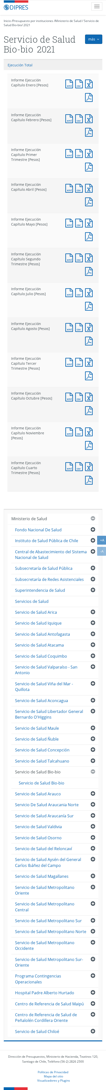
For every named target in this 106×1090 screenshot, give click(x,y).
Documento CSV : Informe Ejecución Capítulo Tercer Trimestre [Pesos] (80, 361)
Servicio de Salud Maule (37, 728)
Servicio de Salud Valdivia (38, 826)
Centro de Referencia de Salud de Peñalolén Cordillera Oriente (46, 1017)
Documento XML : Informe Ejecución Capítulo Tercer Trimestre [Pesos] (70, 361)
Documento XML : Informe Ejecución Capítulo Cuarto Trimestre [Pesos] (70, 466)
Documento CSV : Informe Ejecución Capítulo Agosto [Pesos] (80, 326)
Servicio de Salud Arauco (38, 794)
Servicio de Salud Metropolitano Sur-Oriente (49, 962)
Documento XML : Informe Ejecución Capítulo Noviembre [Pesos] (70, 431)
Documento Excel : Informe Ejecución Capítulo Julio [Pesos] (90, 292)
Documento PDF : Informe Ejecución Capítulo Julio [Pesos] (90, 305)
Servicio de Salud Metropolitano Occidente (44, 945)
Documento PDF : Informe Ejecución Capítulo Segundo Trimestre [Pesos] (90, 270)
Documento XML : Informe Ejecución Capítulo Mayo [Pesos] (70, 222)
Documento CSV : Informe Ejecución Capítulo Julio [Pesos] (80, 292)
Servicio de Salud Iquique (38, 623)
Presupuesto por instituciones (33, 21)
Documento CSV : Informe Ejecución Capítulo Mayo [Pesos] (80, 222)
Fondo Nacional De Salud (38, 530)
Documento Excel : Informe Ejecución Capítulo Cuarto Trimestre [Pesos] (90, 466)
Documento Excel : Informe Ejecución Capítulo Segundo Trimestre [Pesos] (90, 257)
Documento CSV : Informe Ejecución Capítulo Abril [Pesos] (80, 187)
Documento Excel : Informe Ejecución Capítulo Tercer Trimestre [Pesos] (90, 361)
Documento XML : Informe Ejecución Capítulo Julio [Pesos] (70, 292)
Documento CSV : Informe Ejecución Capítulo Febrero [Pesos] (80, 118)
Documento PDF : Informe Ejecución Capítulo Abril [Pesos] (90, 201)
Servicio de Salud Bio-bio (38, 772)
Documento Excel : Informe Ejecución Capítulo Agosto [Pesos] (90, 326)
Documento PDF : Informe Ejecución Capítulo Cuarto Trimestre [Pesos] (90, 479)
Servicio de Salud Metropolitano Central (44, 906)
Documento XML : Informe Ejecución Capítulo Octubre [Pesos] (70, 396)
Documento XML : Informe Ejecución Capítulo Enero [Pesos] (70, 83)
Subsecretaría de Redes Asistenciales (49, 579)
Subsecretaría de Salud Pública (43, 568)
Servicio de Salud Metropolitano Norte (50, 931)
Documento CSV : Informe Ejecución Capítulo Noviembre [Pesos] (80, 431)
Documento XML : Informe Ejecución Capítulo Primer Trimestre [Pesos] (70, 152)
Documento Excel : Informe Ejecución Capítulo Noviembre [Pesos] (90, 431)
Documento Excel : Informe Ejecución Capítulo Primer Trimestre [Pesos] (90, 152)
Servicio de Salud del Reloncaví (43, 848)
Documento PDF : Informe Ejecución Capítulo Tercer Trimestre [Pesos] (90, 375)
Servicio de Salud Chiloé (37, 1031)
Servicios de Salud (32, 601)
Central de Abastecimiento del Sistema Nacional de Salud (51, 554)
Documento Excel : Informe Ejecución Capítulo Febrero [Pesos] (90, 118)
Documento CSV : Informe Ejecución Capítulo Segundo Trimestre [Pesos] (80, 257)
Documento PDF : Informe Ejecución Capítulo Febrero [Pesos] (90, 131)
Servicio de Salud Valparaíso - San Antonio (46, 669)
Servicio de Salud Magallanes (42, 876)
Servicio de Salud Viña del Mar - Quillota (44, 686)
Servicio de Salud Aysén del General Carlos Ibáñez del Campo (48, 862)
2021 (26, 25)
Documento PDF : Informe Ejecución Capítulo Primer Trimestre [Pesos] (90, 166)
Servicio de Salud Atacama (39, 645)
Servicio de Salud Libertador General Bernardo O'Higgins (49, 714)
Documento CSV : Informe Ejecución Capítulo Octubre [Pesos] (80, 396)
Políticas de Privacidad (53, 1072)
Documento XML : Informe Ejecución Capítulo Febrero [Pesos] (70, 118)
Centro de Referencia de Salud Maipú (49, 1004)
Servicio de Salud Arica (36, 612)
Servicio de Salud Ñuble (37, 739)
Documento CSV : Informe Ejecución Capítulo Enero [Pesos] (80, 83)
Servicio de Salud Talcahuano (42, 761)
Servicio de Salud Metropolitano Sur (48, 920)
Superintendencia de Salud (40, 590)
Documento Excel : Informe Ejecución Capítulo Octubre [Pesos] (90, 396)
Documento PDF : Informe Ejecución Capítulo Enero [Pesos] (90, 96)
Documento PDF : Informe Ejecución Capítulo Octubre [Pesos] (90, 410)
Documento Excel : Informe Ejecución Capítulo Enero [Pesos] (90, 83)
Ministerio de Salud (68, 21)
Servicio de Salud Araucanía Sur (44, 816)
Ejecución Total (20, 65)
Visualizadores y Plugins (53, 1080)
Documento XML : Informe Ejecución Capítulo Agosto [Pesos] (70, 326)
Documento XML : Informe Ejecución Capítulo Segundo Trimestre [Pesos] (70, 257)
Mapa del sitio (53, 1076)
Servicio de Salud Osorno (38, 838)
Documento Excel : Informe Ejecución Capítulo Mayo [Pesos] (90, 222)
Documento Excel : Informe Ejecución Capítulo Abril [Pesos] (90, 187)
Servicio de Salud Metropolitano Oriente (44, 890)
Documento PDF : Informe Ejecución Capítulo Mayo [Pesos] (90, 236)
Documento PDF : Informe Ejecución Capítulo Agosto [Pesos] (90, 340)
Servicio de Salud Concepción (42, 750)
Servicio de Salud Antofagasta (42, 634)
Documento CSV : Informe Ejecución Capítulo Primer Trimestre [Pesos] (80, 152)
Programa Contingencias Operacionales (38, 978)
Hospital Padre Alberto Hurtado (44, 992)
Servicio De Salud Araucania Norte (47, 804)
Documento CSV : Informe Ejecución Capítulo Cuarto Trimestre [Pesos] (80, 466)
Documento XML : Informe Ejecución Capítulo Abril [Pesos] (70, 187)
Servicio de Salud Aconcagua (41, 700)
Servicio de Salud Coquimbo (41, 656)
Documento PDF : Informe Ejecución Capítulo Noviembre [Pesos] (90, 444)
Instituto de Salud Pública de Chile (46, 540)
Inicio (7, 21)
